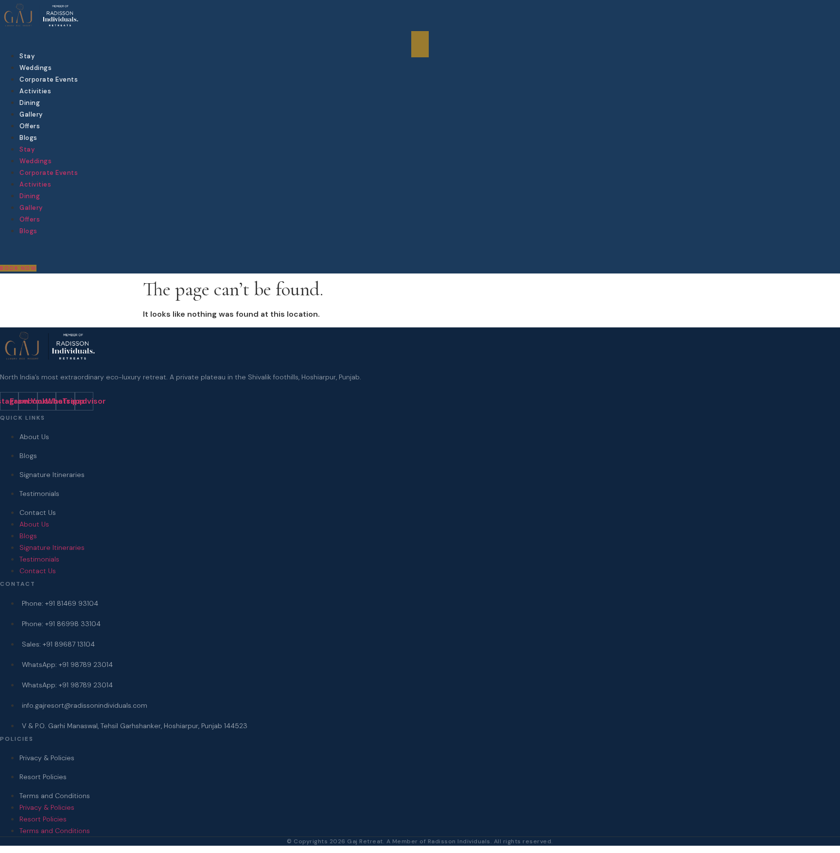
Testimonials (39, 493)
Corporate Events (48, 79)
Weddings (35, 68)
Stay (27, 56)
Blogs (28, 138)
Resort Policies (43, 776)
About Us (34, 436)
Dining (29, 103)
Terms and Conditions (54, 795)
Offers (29, 126)
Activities (35, 91)
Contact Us (37, 512)
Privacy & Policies (46, 757)
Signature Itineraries (52, 474)
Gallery (31, 114)
